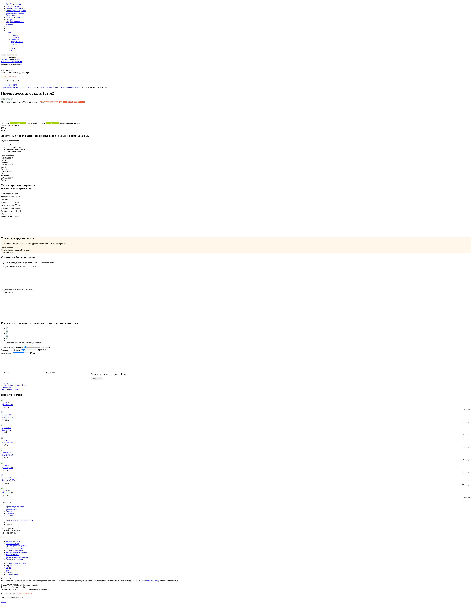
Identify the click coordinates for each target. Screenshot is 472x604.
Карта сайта (9, 524)
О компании (16, 35)
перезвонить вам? (8, 77)
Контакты (15, 37)
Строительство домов (15, 13)
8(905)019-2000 (11, 59)
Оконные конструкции (15, 559)
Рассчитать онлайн (9, 55)
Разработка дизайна (14, 541)
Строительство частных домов (45, 87)
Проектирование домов (16, 11)
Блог (13, 50)
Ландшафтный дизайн (15, 8)
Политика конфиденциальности (19, 520)
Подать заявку (97, 378)
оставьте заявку (152, 581)
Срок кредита (6, 353)
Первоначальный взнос (11, 350)
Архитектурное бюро (15, 507)
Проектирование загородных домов (16, 87)
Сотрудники (11, 509)
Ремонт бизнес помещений (17, 552)
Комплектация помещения (17, 557)
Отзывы (9, 24)
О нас (8, 33)
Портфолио (10, 565)
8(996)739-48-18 (10, 85)
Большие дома (12, 574)
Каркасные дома (13, 17)
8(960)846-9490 (11, 62)
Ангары (9, 19)
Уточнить (466, 410)
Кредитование (17, 42)
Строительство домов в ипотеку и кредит (23, 343)
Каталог (9, 572)
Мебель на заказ (12, 555)
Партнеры (15, 44)
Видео (13, 48)
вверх (3, 602)
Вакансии (15, 39)
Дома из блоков (12, 15)
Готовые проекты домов (70, 87)
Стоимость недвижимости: (12, 347)
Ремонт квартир (12, 6)
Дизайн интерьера (13, 4)
